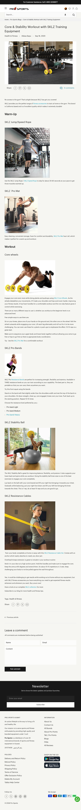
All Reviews (48, 745)
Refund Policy (10, 762)
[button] (65, 14)
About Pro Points (51, 732)
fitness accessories (40, 103)
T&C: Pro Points (50, 735)
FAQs (46, 742)
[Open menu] (6, 8)
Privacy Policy (10, 765)
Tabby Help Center (12, 782)
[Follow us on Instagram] (16, 796)
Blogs (46, 739)
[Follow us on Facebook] (6, 796)
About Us (48, 722)
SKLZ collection (31, 587)
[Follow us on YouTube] (20, 796)
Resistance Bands (17, 379)
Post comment (15, 669)
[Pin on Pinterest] (20, 88)
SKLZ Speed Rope (30, 181)
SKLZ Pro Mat (58, 236)
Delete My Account (12, 779)
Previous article (12, 617)
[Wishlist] (70, 9)
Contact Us (48, 725)
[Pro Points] (65, 8)
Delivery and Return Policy (15, 758)
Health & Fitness (11, 36)
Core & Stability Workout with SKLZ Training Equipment (41, 19)
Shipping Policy (11, 769)
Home (7, 19)
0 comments (69, 88)
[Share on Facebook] (15, 88)
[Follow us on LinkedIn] (25, 796)
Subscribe (40, 705)
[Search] (73, 14)
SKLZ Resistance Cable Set (53, 553)
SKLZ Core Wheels (60, 298)
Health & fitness (15, 599)
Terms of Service (11, 772)
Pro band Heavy (13, 415)
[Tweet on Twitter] (24, 88)
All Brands (48, 728)
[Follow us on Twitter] (11, 796)
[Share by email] (29, 88)
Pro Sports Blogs (16, 19)
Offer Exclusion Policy (13, 775)
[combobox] (38, 14)
